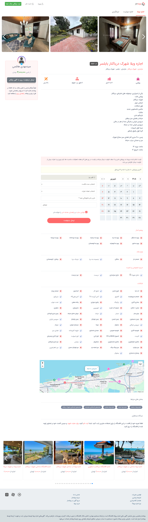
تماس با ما (76, 495)
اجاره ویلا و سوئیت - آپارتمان (138, 4)
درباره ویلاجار (76, 497)
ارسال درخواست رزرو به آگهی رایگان (21, 80)
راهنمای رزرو (20, 93)
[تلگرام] (19, 495)
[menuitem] (41, 4)
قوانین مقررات (136, 495)
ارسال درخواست (68, 220)
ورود (39, 3)
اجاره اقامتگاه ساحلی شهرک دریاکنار (38, 466)
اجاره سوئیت (128, 11)
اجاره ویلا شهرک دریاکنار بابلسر (121, 63)
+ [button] (42, 363)
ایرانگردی (115, 11)
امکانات (140, 283)
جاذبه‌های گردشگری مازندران (92, 407)
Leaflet (135, 392)
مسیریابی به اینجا (92, 369)
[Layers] (140, 363)
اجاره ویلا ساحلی (109, 407)
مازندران (140, 69)
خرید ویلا (77, 503)
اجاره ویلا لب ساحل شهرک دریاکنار (68, 466)
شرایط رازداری (136, 497)
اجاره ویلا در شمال (136, 407)
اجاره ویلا (140, 11)
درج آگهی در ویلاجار (73, 500)
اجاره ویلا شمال (122, 407)
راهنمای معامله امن (68, 212)
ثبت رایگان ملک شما (13, 3)
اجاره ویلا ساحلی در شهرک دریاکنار (129, 466)
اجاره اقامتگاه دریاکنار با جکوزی (99, 466)
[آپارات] (13, 495)
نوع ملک (140, 251)
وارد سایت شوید (73, 423)
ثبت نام (28, 3)
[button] (4, 36)
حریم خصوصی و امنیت (134, 267)
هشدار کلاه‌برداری (135, 500)
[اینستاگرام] (6, 495)
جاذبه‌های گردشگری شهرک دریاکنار (72, 407)
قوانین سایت (80, 212)
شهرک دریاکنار (132, 69)
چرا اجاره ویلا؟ (136, 503)
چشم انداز (139, 230)
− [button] (42, 366)
